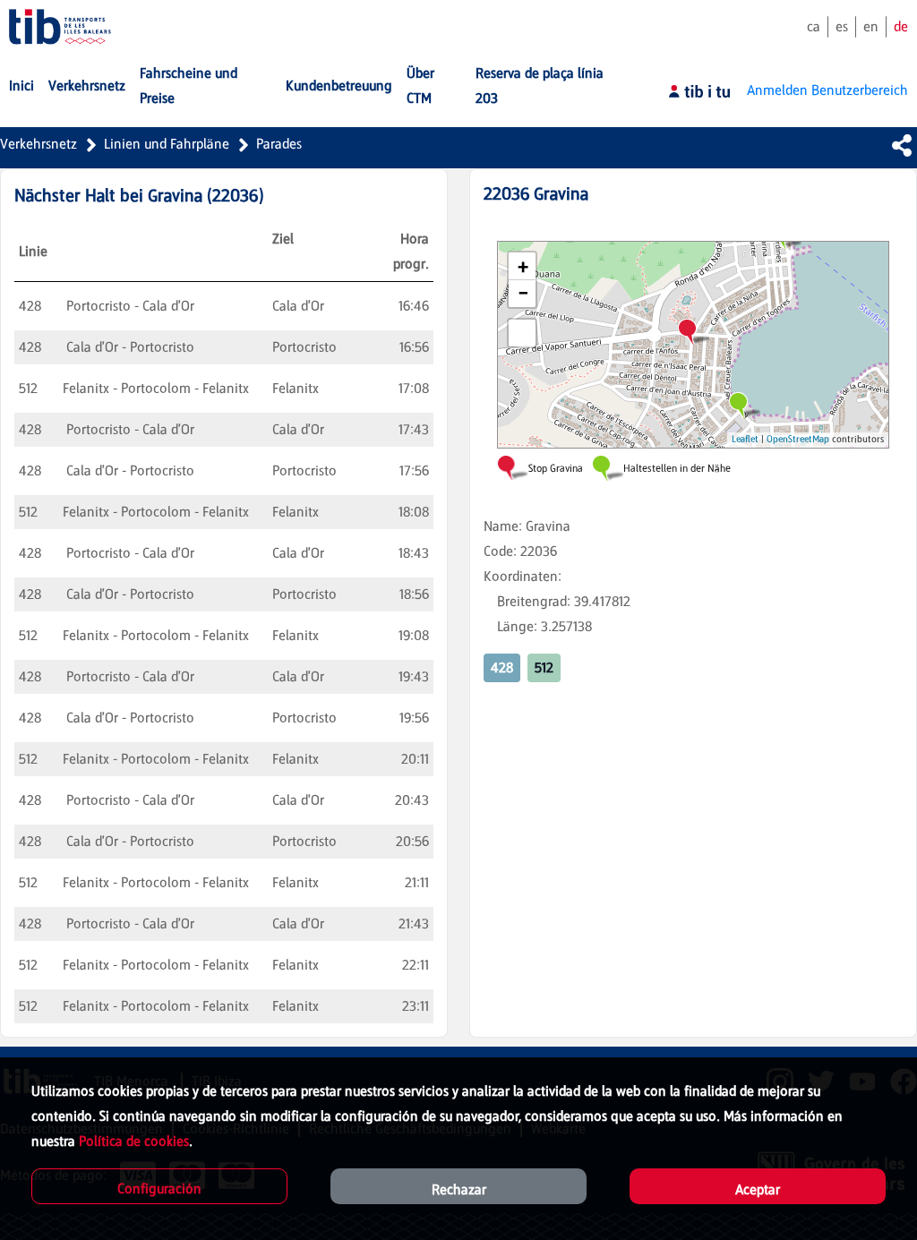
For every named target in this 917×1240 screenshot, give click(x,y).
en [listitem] (870, 26)
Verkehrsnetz (38, 143)
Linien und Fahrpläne (166, 143)
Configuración (159, 1188)
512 (544, 667)
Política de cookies (134, 1141)
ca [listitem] (813, 26)
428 (502, 667)
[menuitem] (21, 86)
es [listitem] (842, 26)
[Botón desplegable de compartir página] (902, 145)
